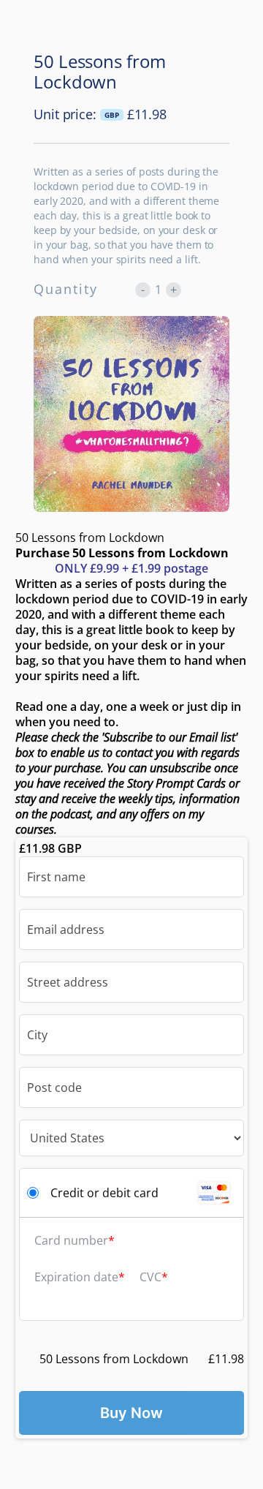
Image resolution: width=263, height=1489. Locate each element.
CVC (150, 1277)
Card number (71, 1240)
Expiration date (76, 1277)
